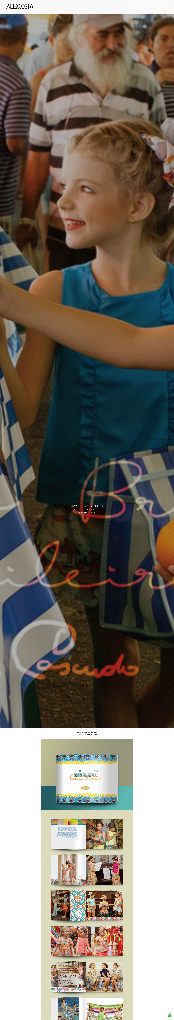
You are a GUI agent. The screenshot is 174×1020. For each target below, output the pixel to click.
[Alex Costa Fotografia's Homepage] (20, 7)
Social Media (147, 7)
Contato (163, 7)
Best (139, 7)
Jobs (133, 7)
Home (127, 7)
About (156, 7)
